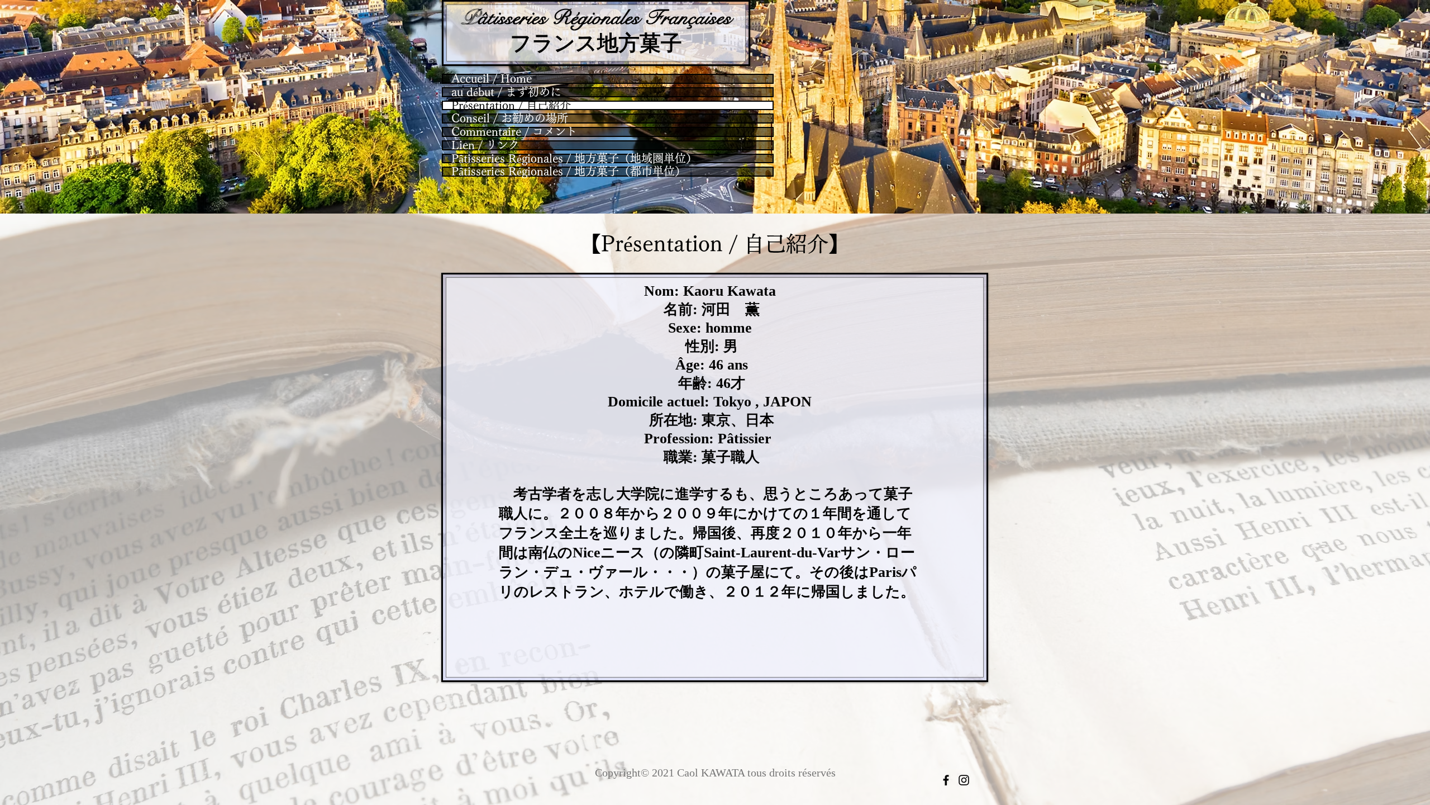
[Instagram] (964, 780)
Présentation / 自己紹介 (511, 106)
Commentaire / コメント (514, 132)
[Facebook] (946, 780)
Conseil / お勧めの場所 (509, 118)
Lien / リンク (485, 145)
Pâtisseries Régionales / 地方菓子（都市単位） (568, 172)
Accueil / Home (491, 79)
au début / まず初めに (506, 92)
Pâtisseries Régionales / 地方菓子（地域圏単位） (574, 159)
